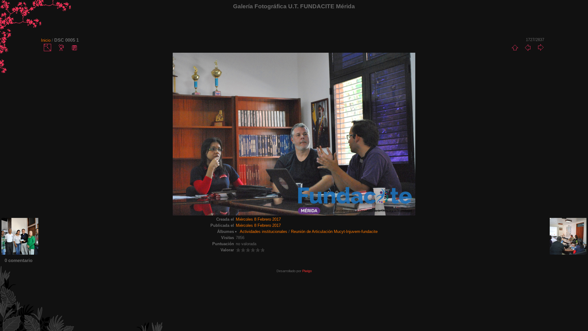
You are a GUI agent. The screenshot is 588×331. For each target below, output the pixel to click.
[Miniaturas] (514, 47)
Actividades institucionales (263, 231)
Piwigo (307, 271)
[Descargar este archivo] (74, 47)
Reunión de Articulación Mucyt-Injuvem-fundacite (334, 231)
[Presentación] (61, 47)
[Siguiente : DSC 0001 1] (540, 47)
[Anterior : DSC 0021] (527, 47)
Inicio (46, 40)
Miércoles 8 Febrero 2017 (258, 219)
